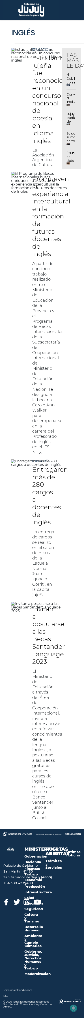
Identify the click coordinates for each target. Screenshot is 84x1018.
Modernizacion (37, 974)
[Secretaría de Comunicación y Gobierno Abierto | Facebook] (6, 901)
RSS (5, 995)
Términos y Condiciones (17, 990)
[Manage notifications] (73, 1008)
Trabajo (31, 874)
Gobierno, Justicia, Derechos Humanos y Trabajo (33, 959)
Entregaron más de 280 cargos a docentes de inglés (50, 496)
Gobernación (35, 856)
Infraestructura (38, 892)
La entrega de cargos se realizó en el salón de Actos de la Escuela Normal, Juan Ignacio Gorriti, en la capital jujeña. (43, 563)
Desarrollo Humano (33, 928)
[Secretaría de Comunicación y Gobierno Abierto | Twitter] (16, 901)
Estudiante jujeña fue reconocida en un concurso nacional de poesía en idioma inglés (49, 99)
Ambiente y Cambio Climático (33, 941)
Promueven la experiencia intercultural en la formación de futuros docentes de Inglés (51, 216)
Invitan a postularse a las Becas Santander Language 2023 (48, 635)
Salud (29, 898)
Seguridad (33, 909)
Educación (41, 49)
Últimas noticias (73, 853)
